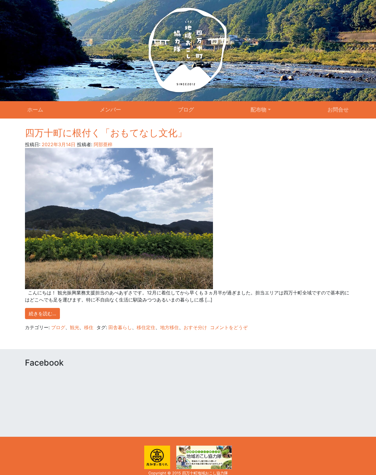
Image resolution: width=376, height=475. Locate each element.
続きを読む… (42, 313)
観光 (74, 327)
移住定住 (146, 327)
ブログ (186, 109)
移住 (88, 327)
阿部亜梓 (102, 144)
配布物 (258, 109)
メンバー (110, 109)
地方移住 (169, 327)
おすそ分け (195, 327)
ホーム (35, 109)
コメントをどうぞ (229, 327)
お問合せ (338, 109)
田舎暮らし (120, 327)
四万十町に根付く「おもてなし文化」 (106, 133)
